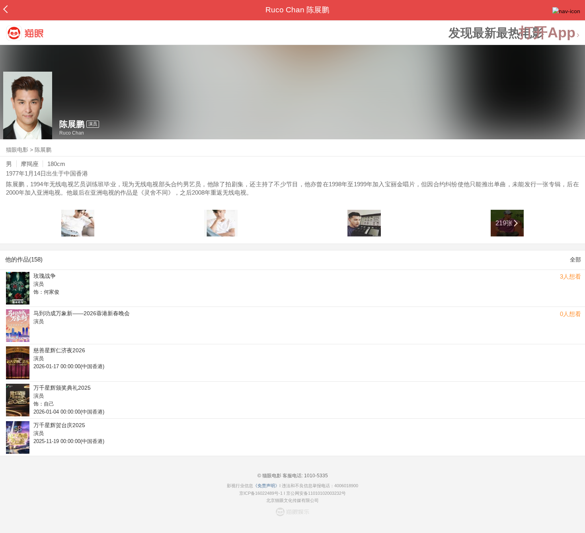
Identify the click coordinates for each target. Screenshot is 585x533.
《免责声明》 (266, 485)
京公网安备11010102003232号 (316, 493)
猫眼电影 (17, 149)
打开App (547, 33)
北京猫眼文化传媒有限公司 (292, 500)
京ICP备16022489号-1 (261, 493)
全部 (575, 259)
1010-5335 (315, 475)
